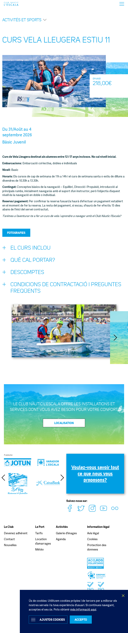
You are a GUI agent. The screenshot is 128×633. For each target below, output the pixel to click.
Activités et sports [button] (21, 20)
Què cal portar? (32, 260)
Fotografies (16, 233)
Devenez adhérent (15, 533)
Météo (39, 549)
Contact (9, 539)
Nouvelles (10, 545)
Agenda (61, 539)
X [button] (123, 595)
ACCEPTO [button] (81, 619)
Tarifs (39, 533)
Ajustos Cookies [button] (52, 619)
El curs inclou (30, 248)
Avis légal (93, 533)
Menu (122, 3)
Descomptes (27, 272)
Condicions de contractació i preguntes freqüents (65, 287)
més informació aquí (83, 609)
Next (115, 337)
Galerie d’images (66, 533)
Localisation (64, 423)
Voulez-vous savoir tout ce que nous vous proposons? (95, 473)
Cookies (92, 539)
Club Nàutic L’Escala (11, 4)
